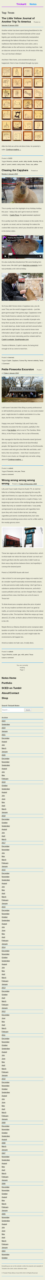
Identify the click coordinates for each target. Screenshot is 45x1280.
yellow (36, 164)
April (3, 806)
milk (22, 654)
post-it (9, 164)
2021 (3, 735)
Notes (33, 4)
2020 (3, 755)
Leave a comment (8, 474)
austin (21, 161)
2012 (3, 1011)
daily (25, 161)
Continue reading (13, 149)
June (3, 799)
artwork (15, 161)
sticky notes (21, 164)
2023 (3, 728)
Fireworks (10, 471)
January (5, 731)
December (5, 738)
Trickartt (21, 4)
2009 (3, 1123)
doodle (30, 161)
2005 (3, 1214)
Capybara (15, 360)
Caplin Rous (14, 215)
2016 (3, 870)
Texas (28, 164)
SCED (10, 158)
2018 (3, 816)
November (5, 762)
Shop (5, 698)
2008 (3, 1143)
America (9, 161)
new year (17, 471)
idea (40, 161)
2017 (3, 843)
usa (32, 164)
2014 (3, 947)
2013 (3, 988)
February (5, 779)
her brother (12, 430)
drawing (35, 161)
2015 (3, 907)
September (6, 724)
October (5, 785)
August (4, 742)
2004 (3, 1251)
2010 (3, 1079)
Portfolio (7, 683)
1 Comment (5, 363)
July (3, 745)
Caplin (9, 360)
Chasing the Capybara (15, 170)
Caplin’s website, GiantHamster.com (15, 339)
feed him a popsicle (30, 265)
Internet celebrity (33, 360)
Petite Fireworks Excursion (18, 369)
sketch (14, 164)
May (3, 775)
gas (19, 654)
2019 (3, 782)
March (4, 748)
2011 (3, 1035)
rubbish (10, 468)
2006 (3, 1184)
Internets (11, 357)
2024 (3, 721)
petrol (26, 654)
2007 (3, 1153)
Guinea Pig (23, 360)
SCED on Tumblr (12, 688)
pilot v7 (4, 164)
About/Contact (10, 693)
